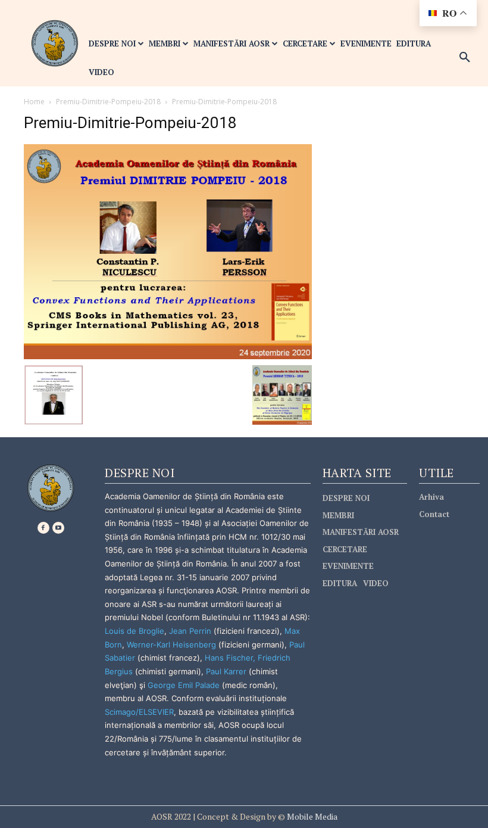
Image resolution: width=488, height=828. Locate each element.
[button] (465, 58)
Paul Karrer (226, 671)
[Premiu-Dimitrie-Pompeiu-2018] (168, 250)
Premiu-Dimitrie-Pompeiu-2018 (108, 102)
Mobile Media (311, 816)
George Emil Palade (184, 685)
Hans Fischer (229, 657)
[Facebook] (43, 528)
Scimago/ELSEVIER (139, 712)
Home (34, 102)
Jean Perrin (191, 631)
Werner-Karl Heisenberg (171, 644)
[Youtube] (58, 528)
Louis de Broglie (134, 631)
